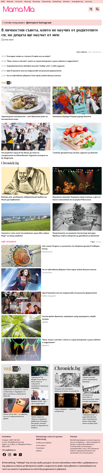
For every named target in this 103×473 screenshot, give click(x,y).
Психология (47, 272)
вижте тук (90, 451)
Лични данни (41, 445)
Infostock (66, 2)
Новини (39, 451)
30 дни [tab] (98, 242)
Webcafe (10, 2)
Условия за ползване (43, 443)
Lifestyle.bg (56, 2)
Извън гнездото (49, 296)
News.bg (27, 2)
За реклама (40, 448)
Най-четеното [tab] (94, 52)
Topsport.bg (46, 2)
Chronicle (18, 2)
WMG (3, 2)
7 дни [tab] (92, 242)
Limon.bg (88, 2)
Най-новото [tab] (82, 52)
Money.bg (36, 2)
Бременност (47, 252)
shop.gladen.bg (77, 2)
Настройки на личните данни (81, 453)
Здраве (45, 322)
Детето (45, 345)
